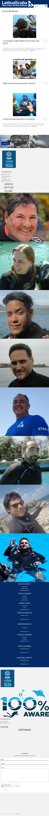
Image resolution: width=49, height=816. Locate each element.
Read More (32, 50)
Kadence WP (18, 813)
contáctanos (5, 143)
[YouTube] (7, 727)
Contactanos (5, 790)
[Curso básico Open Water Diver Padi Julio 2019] (24, 26)
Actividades (17, 45)
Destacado (10, 89)
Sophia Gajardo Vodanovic (9, 85)
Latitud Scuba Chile (25, 53)
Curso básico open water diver (12, 53)
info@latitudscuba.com (7, 180)
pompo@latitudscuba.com (24, 599)
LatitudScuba (21, 121)
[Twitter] (3, 727)
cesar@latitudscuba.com (24, 619)
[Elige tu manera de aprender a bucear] (24, 68)
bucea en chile (5, 53)
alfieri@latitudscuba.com (24, 631)
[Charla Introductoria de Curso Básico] (24, 104)
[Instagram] (5, 727)
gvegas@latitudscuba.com (24, 609)
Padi (29, 53)
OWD (12, 89)
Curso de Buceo (19, 53)
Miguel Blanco (7, 45)
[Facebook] (1, 727)
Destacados (24, 45)
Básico (20, 45)
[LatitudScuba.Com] (24, 4)
